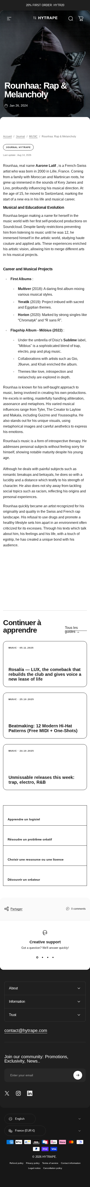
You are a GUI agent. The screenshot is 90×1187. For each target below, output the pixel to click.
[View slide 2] (42, 957)
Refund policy (16, 1163)
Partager (16, 909)
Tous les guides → (72, 629)
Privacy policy (33, 1163)
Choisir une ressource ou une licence (36, 859)
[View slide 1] (37, 957)
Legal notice (34, 1168)
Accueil (7, 136)
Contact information (71, 1163)
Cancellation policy (52, 1168)
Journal (20, 136)
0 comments (78, 908)
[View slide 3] (47, 957)
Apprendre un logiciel (24, 819)
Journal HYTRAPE (18, 147)
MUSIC (33, 136)
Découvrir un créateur (24, 879)
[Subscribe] (77, 1075)
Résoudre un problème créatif (30, 839)
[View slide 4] (52, 957)
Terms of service (50, 1163)
